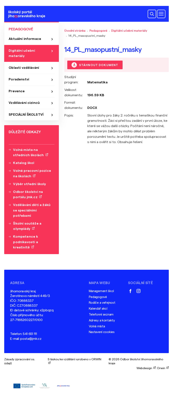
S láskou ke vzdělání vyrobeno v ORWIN (74, 361)
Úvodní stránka (74, 30)
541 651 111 (30, 334)
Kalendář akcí (98, 308)
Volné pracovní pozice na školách (32, 173)
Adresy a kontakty (102, 320)
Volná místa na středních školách (29, 152)
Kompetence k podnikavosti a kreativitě (25, 242)
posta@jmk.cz (31, 338)
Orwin (161, 368)
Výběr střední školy (29, 184)
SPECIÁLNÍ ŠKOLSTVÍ (26, 114)
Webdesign (145, 368)
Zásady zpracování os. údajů (19, 361)
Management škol (101, 291)
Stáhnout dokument (98, 64)
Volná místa (97, 326)
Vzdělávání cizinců (24, 102)
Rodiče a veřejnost (102, 302)
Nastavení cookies (102, 332)
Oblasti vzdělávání (24, 67)
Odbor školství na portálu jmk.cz (28, 194)
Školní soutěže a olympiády (27, 226)
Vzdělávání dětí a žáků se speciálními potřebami (31, 210)
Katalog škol (23, 163)
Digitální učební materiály (129, 30)
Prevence (17, 91)
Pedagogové (98, 30)
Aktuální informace (25, 39)
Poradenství (19, 79)
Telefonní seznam (101, 314)
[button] (152, 14)
